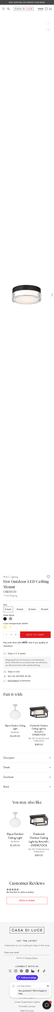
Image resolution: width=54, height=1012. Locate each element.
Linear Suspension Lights (27, 1002)
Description (8, 758)
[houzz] (32, 970)
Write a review (27, 900)
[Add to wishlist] (48, 577)
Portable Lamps (27, 1006)
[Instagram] (15, 970)
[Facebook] (38, 970)
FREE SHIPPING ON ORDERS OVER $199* (27, 2)
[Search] (8, 9)
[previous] (2, 295)
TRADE (40, 8)
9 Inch (20, 609)
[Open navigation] (3, 9)
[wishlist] (46, 9)
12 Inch (32, 609)
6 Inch (8, 609)
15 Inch (44, 609)
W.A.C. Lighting (10, 576)
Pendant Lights (27, 997)
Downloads (8, 777)
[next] (52, 295)
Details (6, 767)
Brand (6, 787)
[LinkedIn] (27, 970)
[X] (10, 970)
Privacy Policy (31, 958)
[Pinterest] (21, 970)
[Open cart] (50, 9)
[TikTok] (44, 970)
